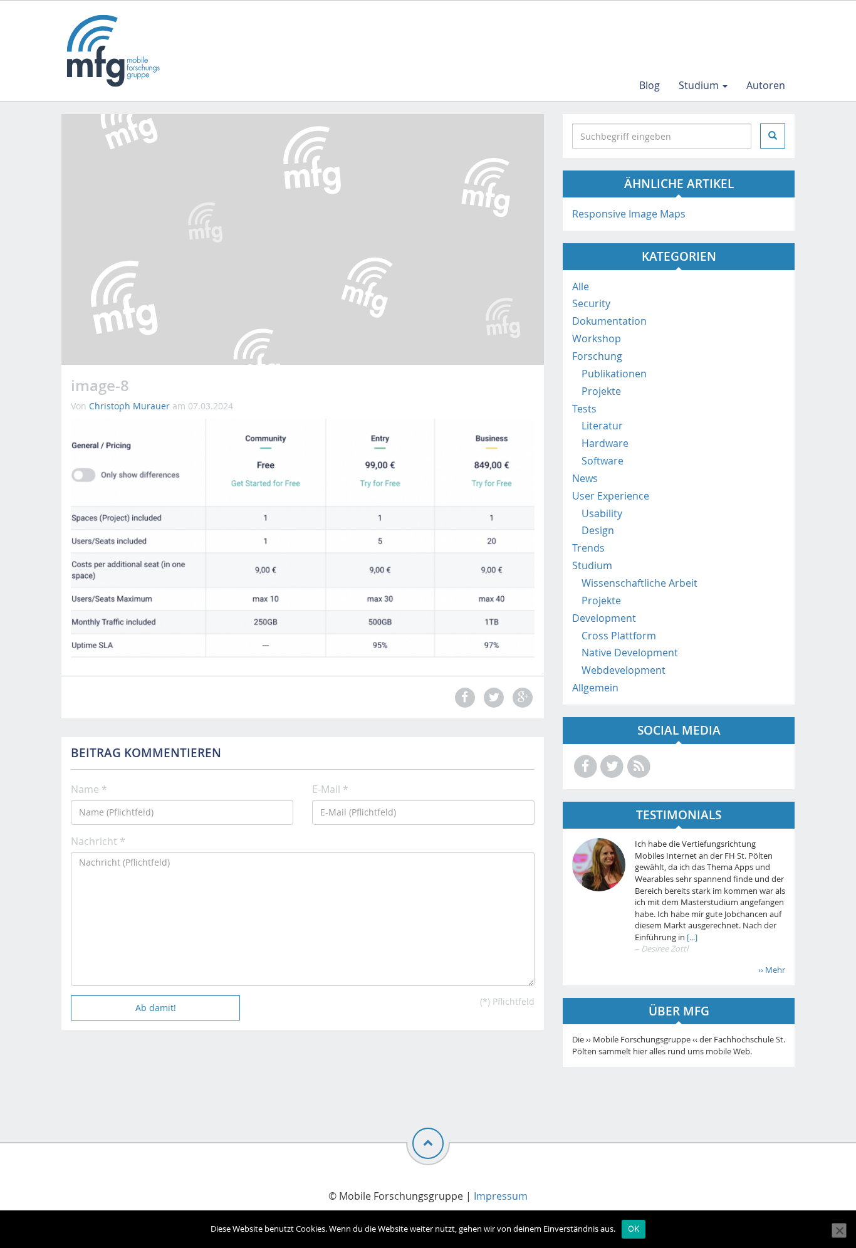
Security (591, 303)
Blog (649, 85)
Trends (588, 548)
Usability (602, 513)
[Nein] (839, 1230)
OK (634, 1229)
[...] (691, 937)
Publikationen (614, 373)
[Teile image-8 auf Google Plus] (521, 697)
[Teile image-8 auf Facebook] (463, 697)
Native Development (630, 652)
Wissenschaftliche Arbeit (639, 583)
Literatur (602, 426)
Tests (584, 409)
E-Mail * (330, 789)
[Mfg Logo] (112, 51)
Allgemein (595, 688)
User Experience (610, 496)
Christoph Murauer (129, 406)
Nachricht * (98, 841)
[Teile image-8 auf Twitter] (492, 697)
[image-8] (303, 538)
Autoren (765, 85)
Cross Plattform (619, 635)
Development (604, 618)
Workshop (596, 338)
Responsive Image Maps (629, 214)
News (585, 478)
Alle (580, 286)
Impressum (501, 1196)
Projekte (601, 391)
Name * (89, 789)
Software (603, 461)
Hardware (605, 443)
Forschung (597, 356)
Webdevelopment (623, 670)
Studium (700, 85)
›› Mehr (771, 969)
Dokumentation (609, 321)
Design (598, 530)
